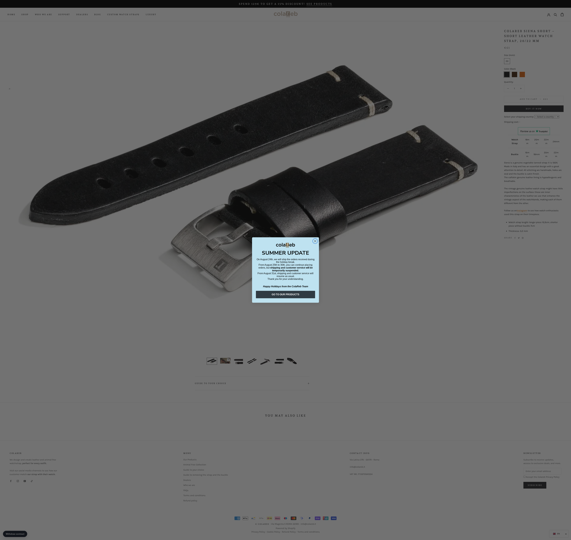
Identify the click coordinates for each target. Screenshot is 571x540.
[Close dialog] (315, 241)
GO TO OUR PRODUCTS (285, 294)
